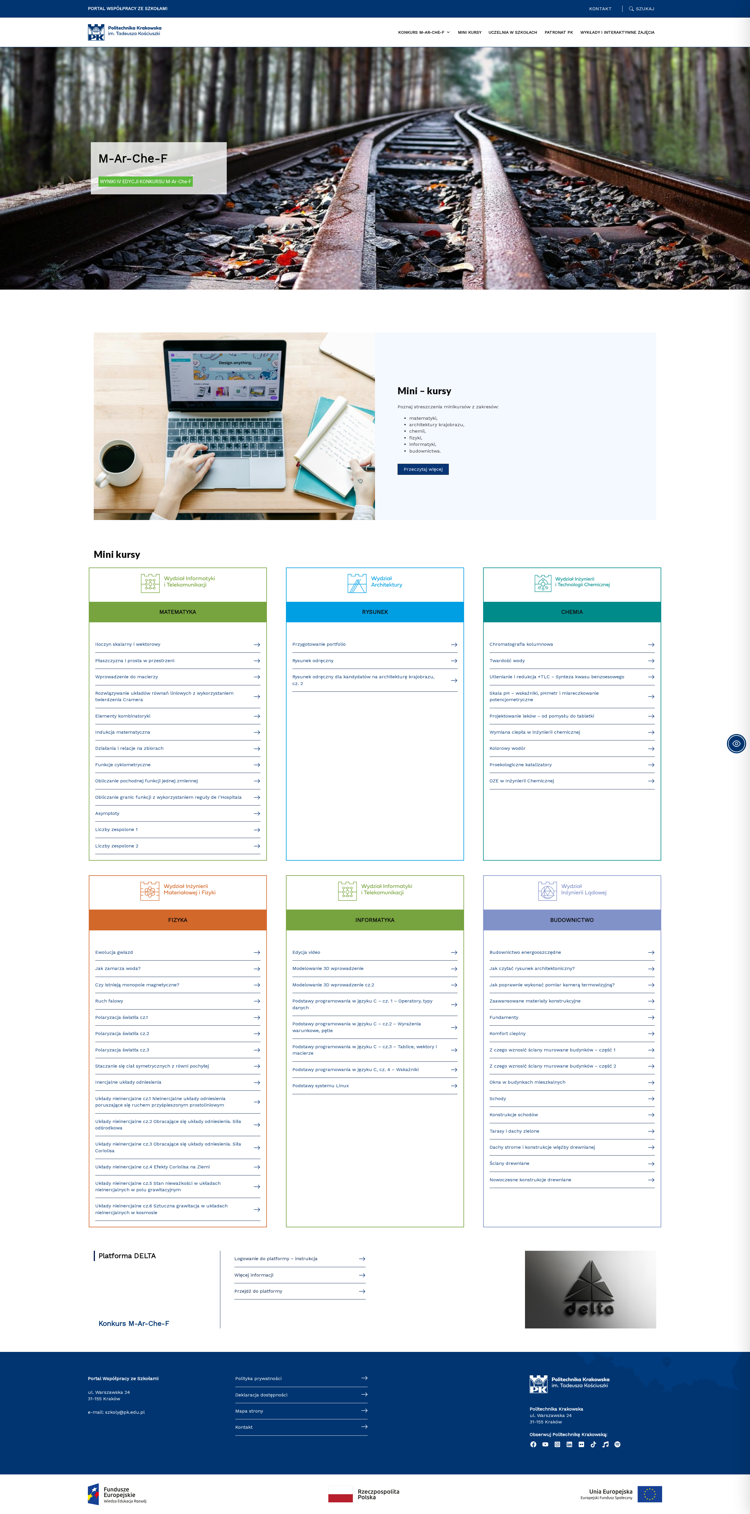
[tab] (156, 1256)
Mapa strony (249, 1411)
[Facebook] (533, 1444)
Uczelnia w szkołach (513, 32)
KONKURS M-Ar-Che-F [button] (421, 32)
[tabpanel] (445, 1289)
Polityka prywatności (258, 1378)
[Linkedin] (569, 1444)
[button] (423, 469)
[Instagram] (557, 1444)
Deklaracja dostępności (261, 1395)
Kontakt (600, 8)
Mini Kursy (469, 32)
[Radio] (605, 1444)
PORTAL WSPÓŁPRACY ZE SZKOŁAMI (128, 8)
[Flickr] (581, 1444)
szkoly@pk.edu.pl (125, 1412)
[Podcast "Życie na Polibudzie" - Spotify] (617, 1444)
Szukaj (645, 8)
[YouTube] (545, 1444)
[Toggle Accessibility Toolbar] (736, 744)
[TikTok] (593, 1444)
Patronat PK (559, 32)
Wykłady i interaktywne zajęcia (617, 32)
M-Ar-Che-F (133, 158)
